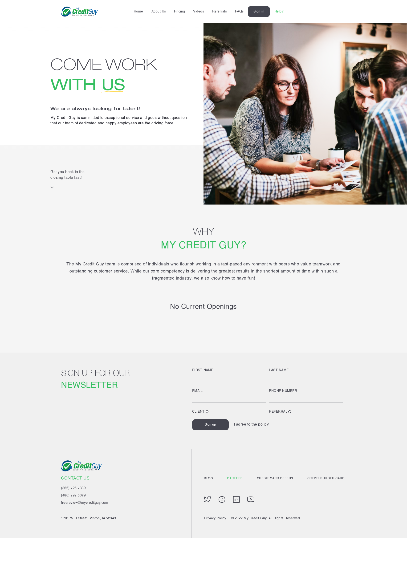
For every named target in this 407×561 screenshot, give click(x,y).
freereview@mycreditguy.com (84, 502)
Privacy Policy (215, 518)
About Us (158, 11)
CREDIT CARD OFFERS (275, 478)
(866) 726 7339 (73, 488)
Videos (198, 11)
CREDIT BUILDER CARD (326, 478)
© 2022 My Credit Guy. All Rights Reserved (265, 518)
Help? (279, 11)
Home (138, 11)
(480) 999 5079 (73, 495)
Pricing (179, 11)
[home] (79, 12)
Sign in (259, 11)
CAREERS (235, 478)
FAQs (239, 11)
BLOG (208, 478)
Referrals (219, 11)
